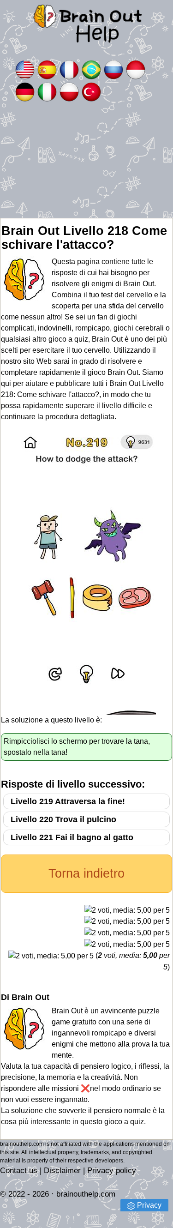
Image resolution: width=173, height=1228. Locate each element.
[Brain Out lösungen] (25, 91)
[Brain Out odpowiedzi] (69, 91)
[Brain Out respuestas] (47, 69)
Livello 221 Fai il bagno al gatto (72, 837)
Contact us (18, 1170)
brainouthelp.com (85, 1194)
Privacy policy (111, 1170)
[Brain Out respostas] (91, 69)
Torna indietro (86, 873)
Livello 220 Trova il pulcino (63, 819)
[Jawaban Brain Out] (136, 69)
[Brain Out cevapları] (91, 91)
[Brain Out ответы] (113, 69)
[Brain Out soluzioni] (47, 91)
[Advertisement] (86, 160)
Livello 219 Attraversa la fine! (68, 801)
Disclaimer (62, 1170)
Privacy (149, 1205)
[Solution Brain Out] (69, 69)
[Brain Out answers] (25, 69)
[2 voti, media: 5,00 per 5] (127, 910)
